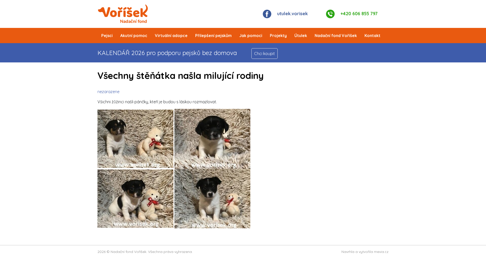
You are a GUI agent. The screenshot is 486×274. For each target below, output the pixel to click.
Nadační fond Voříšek (336, 35)
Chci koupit (264, 53)
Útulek (300, 35)
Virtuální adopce (171, 35)
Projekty (278, 35)
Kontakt (372, 35)
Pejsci (107, 35)
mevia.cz (381, 251)
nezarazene (108, 91)
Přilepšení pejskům (213, 35)
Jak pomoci (250, 35)
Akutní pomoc (133, 35)
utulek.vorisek (292, 13)
